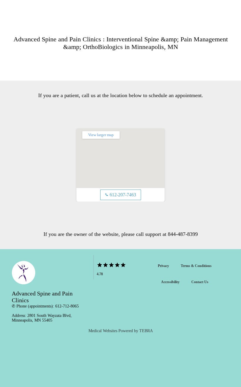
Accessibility (170, 282)
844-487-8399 (183, 234)
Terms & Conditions (196, 266)
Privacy (163, 266)
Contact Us (199, 282)
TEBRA (146, 331)
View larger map (101, 135)
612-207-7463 (120, 194)
